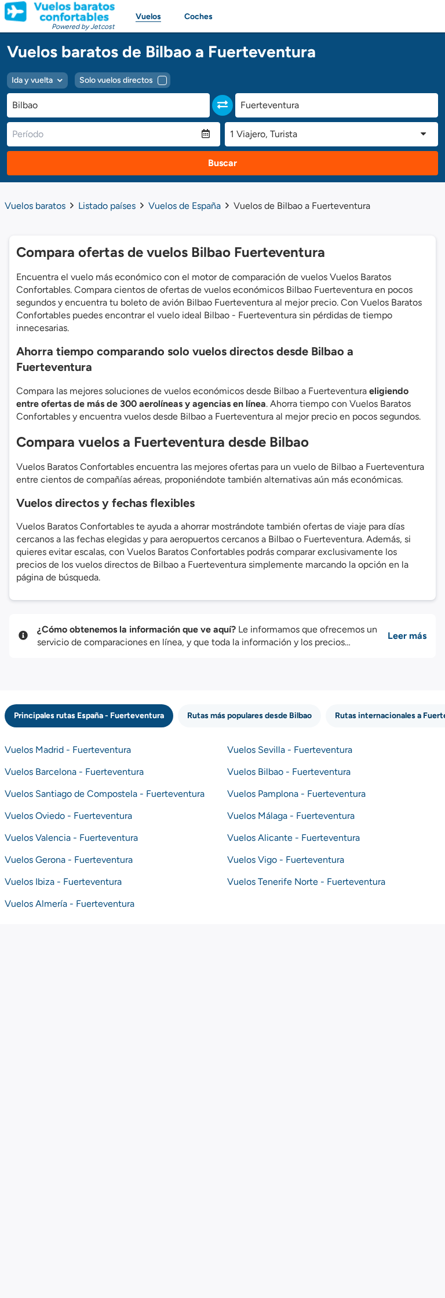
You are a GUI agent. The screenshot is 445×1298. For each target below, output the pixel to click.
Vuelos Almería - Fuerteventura (69, 903)
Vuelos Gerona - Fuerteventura (69, 859)
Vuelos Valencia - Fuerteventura (71, 837)
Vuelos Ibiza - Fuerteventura (63, 881)
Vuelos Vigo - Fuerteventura (285, 859)
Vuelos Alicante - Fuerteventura (293, 837)
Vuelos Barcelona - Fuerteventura (74, 771)
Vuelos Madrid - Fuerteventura (68, 749)
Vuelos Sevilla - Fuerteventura (289, 749)
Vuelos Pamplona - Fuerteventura (296, 793)
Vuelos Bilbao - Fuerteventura (289, 771)
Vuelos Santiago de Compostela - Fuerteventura (105, 793)
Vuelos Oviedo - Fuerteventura (68, 815)
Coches (198, 16)
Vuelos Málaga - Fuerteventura (291, 815)
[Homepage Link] (60, 11)
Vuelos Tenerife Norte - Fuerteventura (306, 881)
